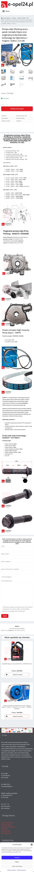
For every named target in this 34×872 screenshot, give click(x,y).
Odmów (17, 862)
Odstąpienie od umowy (8, 827)
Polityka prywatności (11, 870)
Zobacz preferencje (17, 866)
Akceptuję (17, 857)
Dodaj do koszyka (17, 109)
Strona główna (7, 18)
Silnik (2, 20)
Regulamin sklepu (6, 825)
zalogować (11, 630)
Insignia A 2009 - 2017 (23, 18)
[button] (31, 844)
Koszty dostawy (5, 831)
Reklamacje (4, 829)
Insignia (14, 18)
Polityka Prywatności (7, 823)
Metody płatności (6, 833)
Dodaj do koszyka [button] (17, 674)
